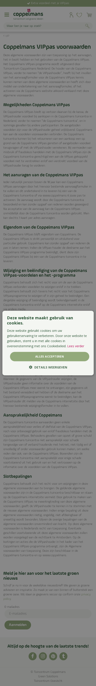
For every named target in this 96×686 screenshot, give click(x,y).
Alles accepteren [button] (49, 356)
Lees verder (75, 346)
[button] (48, 367)
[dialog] (48, 343)
